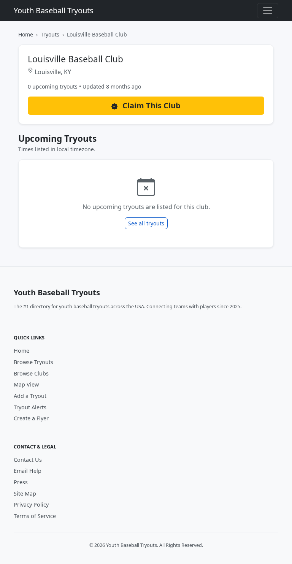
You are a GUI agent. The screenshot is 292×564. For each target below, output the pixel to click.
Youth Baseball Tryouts (54, 10)
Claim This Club (151, 105)
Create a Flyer (31, 418)
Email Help (27, 470)
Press (21, 482)
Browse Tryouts (33, 362)
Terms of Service (35, 516)
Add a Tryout (30, 395)
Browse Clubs (31, 373)
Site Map (25, 493)
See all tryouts (146, 223)
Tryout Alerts (30, 407)
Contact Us (28, 459)
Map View (26, 384)
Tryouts (50, 34)
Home (25, 34)
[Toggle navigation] (267, 10)
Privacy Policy (31, 504)
